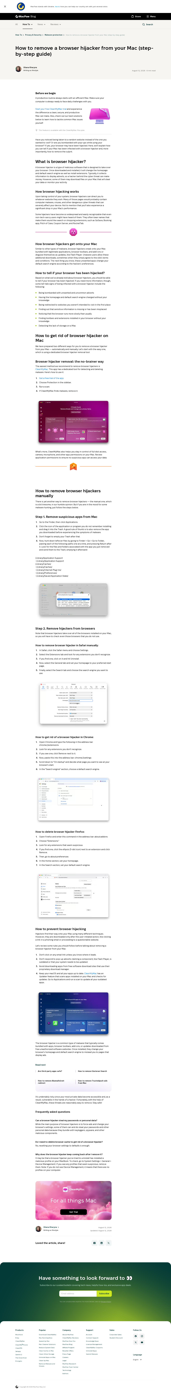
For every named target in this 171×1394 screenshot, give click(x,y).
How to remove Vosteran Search (92, 1071)
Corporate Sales (116, 1334)
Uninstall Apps (91, 1351)
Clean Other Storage (46, 1354)
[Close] (5, 6)
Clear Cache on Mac (46, 1351)
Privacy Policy (106, 1301)
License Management (94, 1344)
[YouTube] (142, 1342)
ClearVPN (18, 1348)
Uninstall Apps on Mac (47, 1357)
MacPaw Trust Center (70, 1367)
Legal (64, 1360)
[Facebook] (135, 1336)
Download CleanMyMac (47, 1334)
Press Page (66, 1354)
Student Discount (116, 1338)
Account (89, 1334)
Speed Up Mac (44, 1341)
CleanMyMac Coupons (94, 1347)
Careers (65, 1357)
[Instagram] (142, 1336)
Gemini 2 (18, 1354)
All (16, 24)
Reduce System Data (46, 1347)
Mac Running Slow (45, 1338)
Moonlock (19, 1334)
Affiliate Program (68, 1347)
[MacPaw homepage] (16, 1386)
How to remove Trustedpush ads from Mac (92, 1082)
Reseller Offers (67, 1351)
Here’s (57, 6)
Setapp (18, 1351)
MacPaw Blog (67, 1344)
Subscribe (104, 1294)
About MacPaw (67, 1334)
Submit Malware (92, 1354)
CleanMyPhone (21, 1345)
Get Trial (73, 1212)
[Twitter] (135, 1342)
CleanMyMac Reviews (70, 1338)
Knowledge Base (92, 1341)
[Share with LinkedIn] (102, 1243)
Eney (17, 1338)
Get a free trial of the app (51, 378)
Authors (65, 1373)
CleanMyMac (41, 369)
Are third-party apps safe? (50, 1071)
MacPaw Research (69, 1364)
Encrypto (18, 1361)
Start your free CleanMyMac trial (50, 109)
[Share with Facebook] (95, 1243)
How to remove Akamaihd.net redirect (51, 1082)
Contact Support (92, 1338)
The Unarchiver (21, 1358)
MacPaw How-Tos (68, 1341)
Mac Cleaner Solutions (47, 1344)
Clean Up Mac (44, 1360)
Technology (66, 1370)
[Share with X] (109, 1243)
